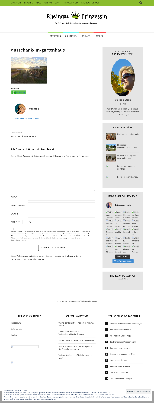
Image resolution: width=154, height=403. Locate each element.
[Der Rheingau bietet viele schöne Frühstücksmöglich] (127, 214)
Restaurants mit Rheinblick (120, 330)
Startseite (16, 3)
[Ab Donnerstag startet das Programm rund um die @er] (110, 231)
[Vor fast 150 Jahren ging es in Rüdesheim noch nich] (110, 223)
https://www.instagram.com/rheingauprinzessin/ (77, 301)
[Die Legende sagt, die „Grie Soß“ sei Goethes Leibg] (127, 231)
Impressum (16, 323)
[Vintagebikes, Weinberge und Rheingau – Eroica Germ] (135, 231)
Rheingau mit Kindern (118, 360)
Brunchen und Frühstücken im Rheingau (125, 323)
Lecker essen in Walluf (118, 372)
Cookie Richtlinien (50, 399)
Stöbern (100, 36)
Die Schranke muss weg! (68, 349)
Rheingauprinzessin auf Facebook (122, 277)
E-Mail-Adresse (18, 205)
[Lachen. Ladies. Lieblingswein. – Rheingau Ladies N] (127, 240)
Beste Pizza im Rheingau (83, 340)
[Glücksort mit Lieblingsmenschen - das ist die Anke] (110, 240)
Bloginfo (28, 3)
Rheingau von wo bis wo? (120, 348)
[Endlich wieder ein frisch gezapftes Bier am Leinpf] (135, 240)
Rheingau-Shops (70, 3)
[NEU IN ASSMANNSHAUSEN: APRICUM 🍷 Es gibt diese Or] (118, 240)
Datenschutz (16, 329)
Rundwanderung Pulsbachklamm (122, 342)
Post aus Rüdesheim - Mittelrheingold (74, 346)
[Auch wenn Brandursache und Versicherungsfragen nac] (135, 223)
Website (14, 214)
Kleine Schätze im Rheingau (120, 379)
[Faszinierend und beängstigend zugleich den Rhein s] (127, 249)
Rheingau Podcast (90, 3)
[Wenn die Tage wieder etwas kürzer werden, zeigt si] (135, 214)
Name (14, 197)
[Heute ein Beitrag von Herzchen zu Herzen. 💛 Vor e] (135, 249)
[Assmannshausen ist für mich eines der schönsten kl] (118, 214)
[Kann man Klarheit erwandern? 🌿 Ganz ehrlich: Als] (118, 249)
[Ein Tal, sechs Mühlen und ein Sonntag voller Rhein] (118, 223)
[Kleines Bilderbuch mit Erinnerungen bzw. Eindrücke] (110, 249)
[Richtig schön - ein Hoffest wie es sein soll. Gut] (118, 231)
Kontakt (48, 3)
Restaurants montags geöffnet (122, 354)
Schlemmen (71, 36)
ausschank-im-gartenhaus (38, 50)
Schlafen (86, 36)
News (38, 3)
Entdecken (55, 36)
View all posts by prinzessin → (28, 118)
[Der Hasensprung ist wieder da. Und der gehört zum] (127, 223)
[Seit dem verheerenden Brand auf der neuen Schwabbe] (110, 214)
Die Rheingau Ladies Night (120, 336)
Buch (57, 3)
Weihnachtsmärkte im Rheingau (71, 334)
